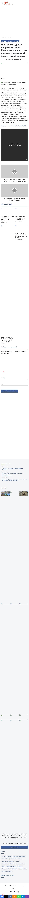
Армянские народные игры (19, 856)
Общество (20, 866)
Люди (3, 866)
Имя (2, 371)
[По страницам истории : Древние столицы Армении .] (23, 722)
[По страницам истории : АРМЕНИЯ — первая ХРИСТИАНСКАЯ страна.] (7, 211)
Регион (25, 868)
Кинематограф (5, 863)
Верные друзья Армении (16, 858)
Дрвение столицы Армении (8, 861)
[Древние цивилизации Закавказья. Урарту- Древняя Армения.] (14, 722)
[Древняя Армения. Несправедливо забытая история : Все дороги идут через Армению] (14, 716)
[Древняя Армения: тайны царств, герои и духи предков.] (21, 211)
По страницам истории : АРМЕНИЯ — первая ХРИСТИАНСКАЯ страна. (7, 218)
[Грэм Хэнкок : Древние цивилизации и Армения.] (5, 493)
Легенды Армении (20, 863)
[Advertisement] (14, 21)
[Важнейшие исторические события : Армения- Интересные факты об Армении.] (14, 605)
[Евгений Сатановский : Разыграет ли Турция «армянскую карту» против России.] (7, 280)
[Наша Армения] (8, 3)
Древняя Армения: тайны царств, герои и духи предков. (21, 218)
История (10, 41)
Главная (4, 38)
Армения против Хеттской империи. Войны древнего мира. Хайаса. (21, 235)
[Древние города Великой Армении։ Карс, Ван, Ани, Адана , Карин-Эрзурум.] (23, 493)
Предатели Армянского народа (15, 868)
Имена (17, 861)
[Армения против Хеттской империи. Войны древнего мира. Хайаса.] (21, 228)
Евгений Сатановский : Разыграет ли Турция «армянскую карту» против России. (7, 339)
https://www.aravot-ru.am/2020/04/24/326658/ (13, 126)
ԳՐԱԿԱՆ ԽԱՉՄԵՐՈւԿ (7, 871)
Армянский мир (5, 858)
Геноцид (9, 38)
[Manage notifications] (3, 895)
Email (3, 378)
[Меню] (2, 3)
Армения (9, 856)
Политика (16, 41)
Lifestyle (4, 856)
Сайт (2, 384)
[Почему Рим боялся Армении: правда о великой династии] (14, 546)
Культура (12, 863)
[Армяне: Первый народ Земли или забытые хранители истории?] (23, 658)
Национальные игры (10, 866)
